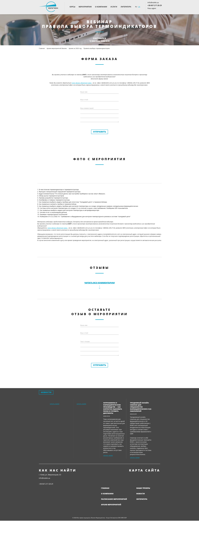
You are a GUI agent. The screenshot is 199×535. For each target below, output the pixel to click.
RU (136, 7)
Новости (140, 493)
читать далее (54, 404)
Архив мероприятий (111, 504)
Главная (105, 488)
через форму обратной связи (82, 83)
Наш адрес (151, 8)
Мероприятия (85, 7)
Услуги (113, 7)
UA (139, 7)
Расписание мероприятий (114, 499)
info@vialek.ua (153, 2)
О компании (101, 7)
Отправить (99, 131)
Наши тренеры (143, 488)
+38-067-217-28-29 (154, 5)
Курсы (72, 7)
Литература (126, 7)
